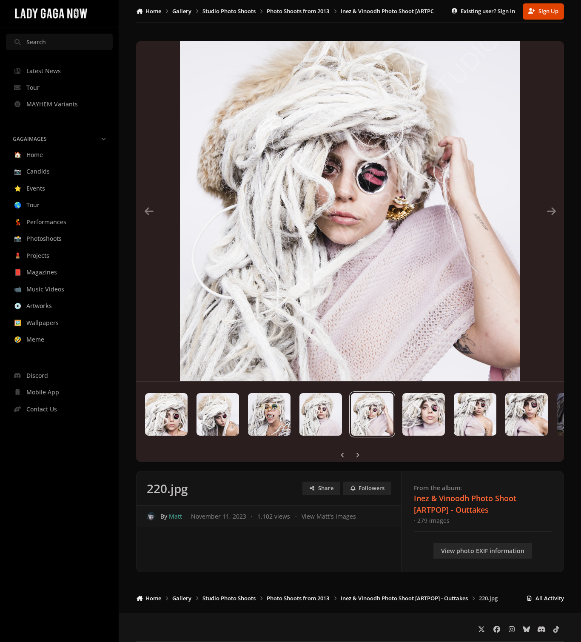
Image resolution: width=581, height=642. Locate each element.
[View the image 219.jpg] (320, 414)
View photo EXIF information (482, 551)
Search (36, 42)
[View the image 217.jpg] (218, 414)
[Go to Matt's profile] (151, 516)
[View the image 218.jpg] (269, 414)
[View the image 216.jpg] (166, 414)
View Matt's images (329, 516)
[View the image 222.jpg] (475, 414)
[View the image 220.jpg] (372, 414)
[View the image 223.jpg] (526, 414)
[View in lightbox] (350, 211)
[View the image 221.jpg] (423, 414)
